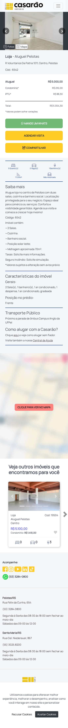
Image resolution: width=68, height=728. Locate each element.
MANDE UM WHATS (35, 123)
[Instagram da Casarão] (11, 569)
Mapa (23, 46)
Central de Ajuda (43, 340)
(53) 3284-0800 (18, 576)
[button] (12, 496)
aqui (16, 335)
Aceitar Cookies (46, 714)
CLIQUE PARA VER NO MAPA (34, 407)
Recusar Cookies (22, 714)
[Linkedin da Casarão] (25, 569)
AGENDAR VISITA (34, 135)
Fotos (11, 46)
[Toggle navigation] (58, 6)
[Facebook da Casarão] (5, 569)
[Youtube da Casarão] (18, 569)
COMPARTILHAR (36, 148)
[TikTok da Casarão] (31, 569)
